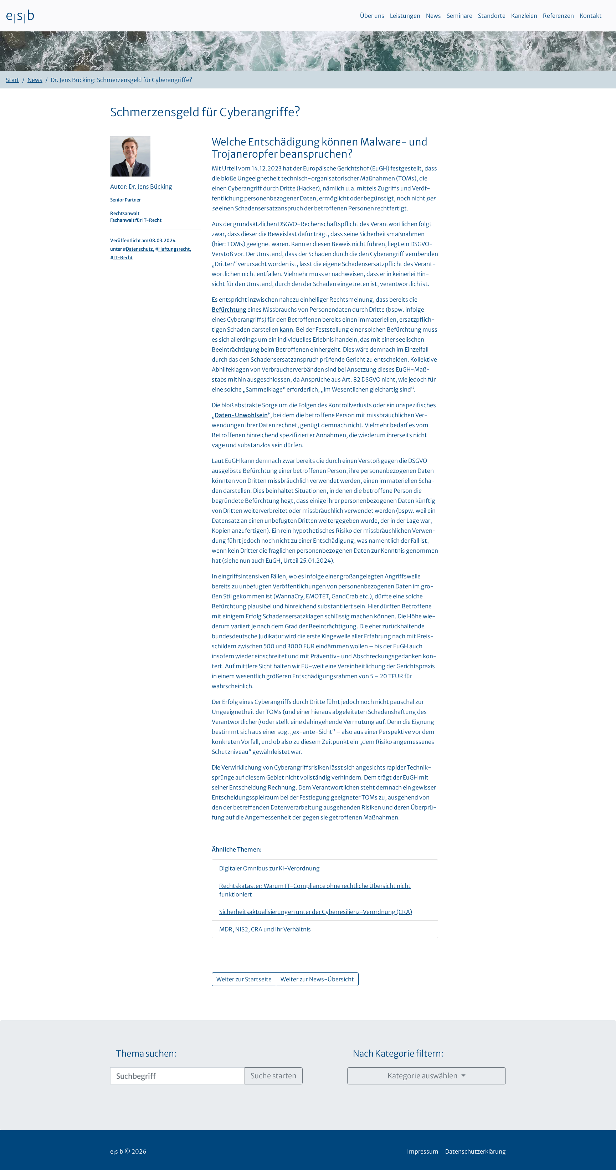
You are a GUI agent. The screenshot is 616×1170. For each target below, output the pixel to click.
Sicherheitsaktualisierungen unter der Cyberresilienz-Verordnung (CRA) (315, 911)
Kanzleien (524, 15)
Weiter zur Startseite (244, 979)
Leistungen (405, 15)
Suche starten (274, 1075)
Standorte (491, 15)
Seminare (459, 15)
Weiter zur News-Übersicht (317, 979)
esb (20, 15)
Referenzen (558, 15)
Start (12, 79)
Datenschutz (139, 249)
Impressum (422, 1151)
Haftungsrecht (174, 249)
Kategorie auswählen (423, 1075)
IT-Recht (123, 257)
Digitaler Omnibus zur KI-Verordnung (269, 868)
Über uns (372, 15)
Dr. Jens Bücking (150, 186)
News (433, 15)
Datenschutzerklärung (475, 1151)
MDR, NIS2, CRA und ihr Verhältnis (265, 929)
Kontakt (591, 15)
